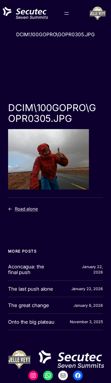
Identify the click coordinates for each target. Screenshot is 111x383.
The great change (28, 305)
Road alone (26, 208)
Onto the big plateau (31, 322)
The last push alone (30, 289)
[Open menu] (66, 13)
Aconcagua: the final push (26, 269)
